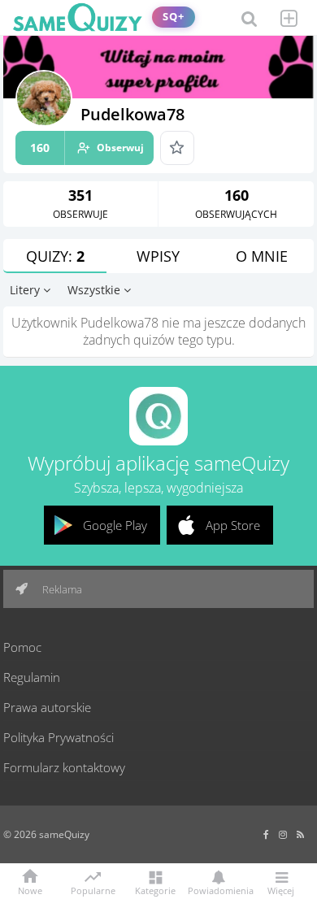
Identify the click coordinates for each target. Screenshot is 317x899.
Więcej (280, 889)
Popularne (93, 889)
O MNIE (262, 256)
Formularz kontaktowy (64, 767)
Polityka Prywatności (58, 737)
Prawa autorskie (47, 707)
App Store (233, 525)
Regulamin (31, 677)
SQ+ (174, 17)
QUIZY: (55, 256)
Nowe (30, 889)
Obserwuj (87, 147)
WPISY (158, 256)
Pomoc (22, 647)
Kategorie (155, 889)
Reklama (61, 589)
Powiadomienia (218, 889)
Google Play (115, 525)
